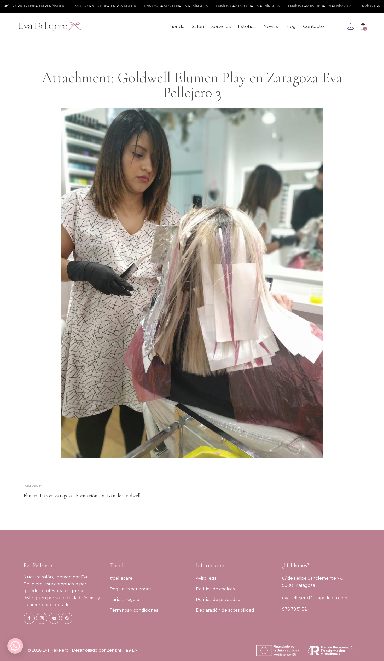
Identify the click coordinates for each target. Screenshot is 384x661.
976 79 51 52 (294, 609)
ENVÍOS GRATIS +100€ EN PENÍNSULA (87, 6)
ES (128, 650)
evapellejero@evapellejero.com (315, 597)
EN (135, 650)
